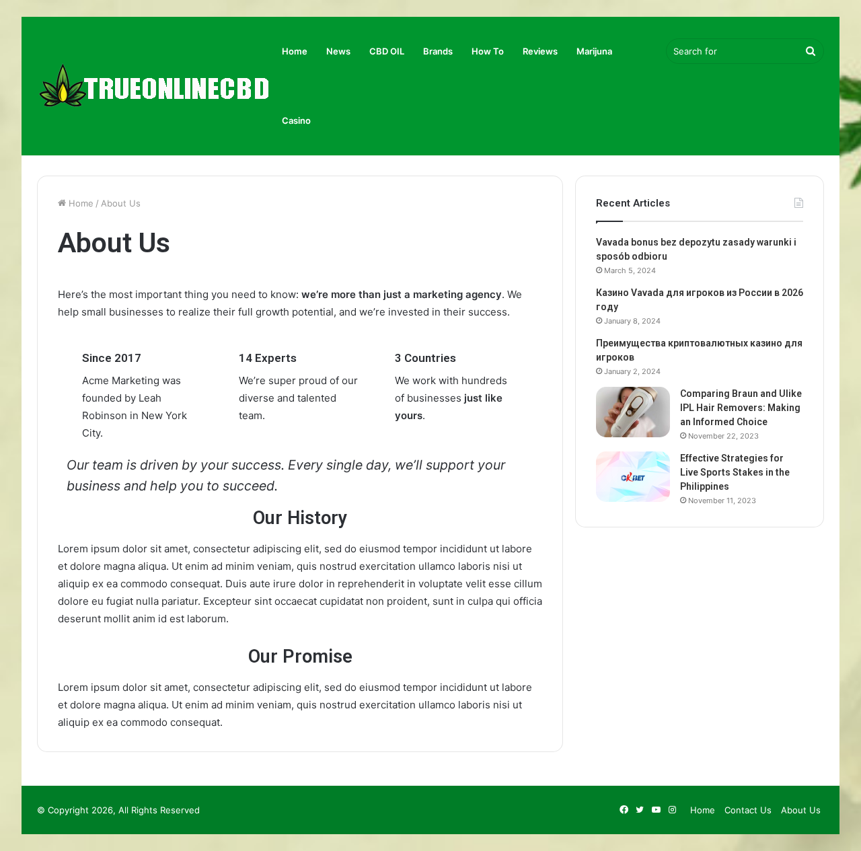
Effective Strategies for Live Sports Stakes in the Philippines (735, 472)
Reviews (540, 51)
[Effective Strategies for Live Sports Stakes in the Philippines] (633, 476)
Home (294, 51)
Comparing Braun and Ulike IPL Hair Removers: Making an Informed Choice (741, 407)
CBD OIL (386, 51)
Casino (296, 120)
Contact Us (748, 810)
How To (488, 51)
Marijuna (594, 51)
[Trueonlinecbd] (154, 86)
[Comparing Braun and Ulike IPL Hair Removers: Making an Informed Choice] (633, 412)
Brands (438, 51)
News (338, 51)
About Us (801, 810)
